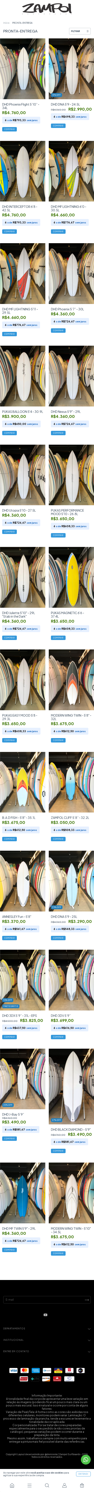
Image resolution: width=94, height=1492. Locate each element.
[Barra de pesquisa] (47, 1485)
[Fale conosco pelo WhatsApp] (86, 1460)
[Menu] (29, 1485)
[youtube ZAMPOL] (45, 1314)
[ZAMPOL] (12, 1485)
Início (6, 23)
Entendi (83, 1474)
